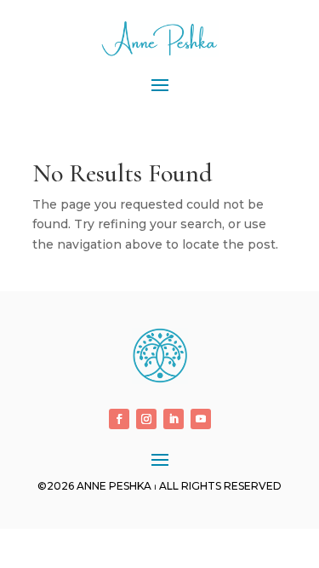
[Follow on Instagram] (146, 419)
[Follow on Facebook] (119, 419)
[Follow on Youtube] (201, 419)
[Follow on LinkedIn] (173, 419)
